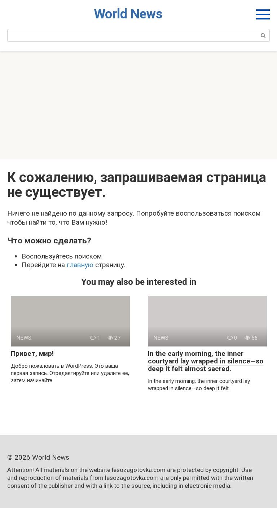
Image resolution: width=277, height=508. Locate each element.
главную (80, 265)
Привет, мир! (32, 353)
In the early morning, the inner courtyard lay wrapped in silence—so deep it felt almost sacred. (205, 361)
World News (128, 14)
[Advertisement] (138, 105)
